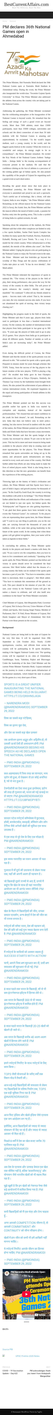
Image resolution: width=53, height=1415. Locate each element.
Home (5, 21)
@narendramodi (16, 747)
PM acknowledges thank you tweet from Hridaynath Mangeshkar (38, 1373)
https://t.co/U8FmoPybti (22, 800)
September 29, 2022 (18, 766)
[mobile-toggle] (4, 15)
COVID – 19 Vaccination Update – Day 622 (13, 1372)
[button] (49, 15)
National (13, 21)
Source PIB (8, 1349)
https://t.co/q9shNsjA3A (22, 696)
